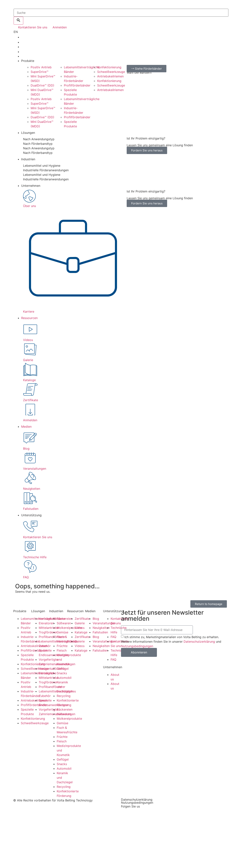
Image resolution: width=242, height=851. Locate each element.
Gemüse (62, 632)
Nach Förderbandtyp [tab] (38, 144)
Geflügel (63, 668)
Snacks (62, 673)
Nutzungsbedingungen (137, 646)
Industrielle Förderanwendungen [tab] (46, 170)
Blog (96, 619)
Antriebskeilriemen (110, 76)
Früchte (62, 646)
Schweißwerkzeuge (111, 72)
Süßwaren (64, 623)
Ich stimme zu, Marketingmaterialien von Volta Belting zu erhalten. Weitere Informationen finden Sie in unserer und (171, 641)
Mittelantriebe (49, 628)
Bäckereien (64, 619)
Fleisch (62, 650)
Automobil (64, 678)
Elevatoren (46, 623)
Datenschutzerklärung (199, 641)
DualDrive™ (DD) (42, 85)
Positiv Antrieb (41, 67)
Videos (80, 628)
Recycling (64, 696)
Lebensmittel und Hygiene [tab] (41, 165)
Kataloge (81, 632)
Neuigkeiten (101, 628)
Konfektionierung (109, 67)
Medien (26, 426)
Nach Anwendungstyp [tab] (38, 139)
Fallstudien (100, 632)
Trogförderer (48, 632)
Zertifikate (82, 619)
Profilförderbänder (77, 85)
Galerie (80, 623)
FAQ (113, 637)
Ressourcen (29, 318)
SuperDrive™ (39, 72)
